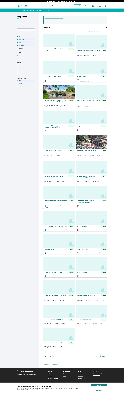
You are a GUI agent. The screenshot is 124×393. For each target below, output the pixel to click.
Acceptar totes (99, 385)
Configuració (99, 390)
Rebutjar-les (98, 387)
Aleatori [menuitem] (77, 31)
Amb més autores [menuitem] (104, 31)
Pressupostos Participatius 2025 (38, 10)
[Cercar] (52, 5)
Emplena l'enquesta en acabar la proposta (54, 18)
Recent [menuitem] (81, 31)
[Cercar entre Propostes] (34, 29)
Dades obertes (81, 378)
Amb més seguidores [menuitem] (95, 31)
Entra (64, 376)
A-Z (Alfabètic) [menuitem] (87, 31)
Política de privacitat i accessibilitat (98, 374)
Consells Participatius (53, 378)
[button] (19, 34)
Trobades (80, 376)
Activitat (80, 373)
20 (54, 356)
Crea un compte (67, 373)
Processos (25, 10)
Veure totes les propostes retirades (50, 364)
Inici (49, 373)
